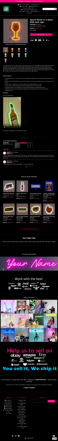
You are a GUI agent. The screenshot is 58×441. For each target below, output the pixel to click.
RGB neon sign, (43, 241)
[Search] (55, 9)
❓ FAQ (8, 411)
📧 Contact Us (8, 400)
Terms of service (7, 401)
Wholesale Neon (21, 412)
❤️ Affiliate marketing (8, 410)
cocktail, (26, 241)
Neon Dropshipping (21, 409)
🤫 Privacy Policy (8, 406)
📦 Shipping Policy (8, 405)
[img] (9, 152)
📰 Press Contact (8, 408)
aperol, (9, 241)
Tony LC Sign (9, 413)
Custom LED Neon (22, 406)
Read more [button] (5, 157)
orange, (37, 241)
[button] (33, 24)
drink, (30, 241)
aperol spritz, (14, 241)
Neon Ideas (21, 414)
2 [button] (27, 166)
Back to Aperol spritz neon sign (30, 229)
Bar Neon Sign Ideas (21, 416)
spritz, (49, 241)
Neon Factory (22, 411)
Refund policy (8, 403)
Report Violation (29, 387)
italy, (33, 241)
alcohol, (5, 241)
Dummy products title (9, 0)
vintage (53, 241)
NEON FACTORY (42, 26)
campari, (21, 241)
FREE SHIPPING (33, 30)
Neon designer (22, 407)
